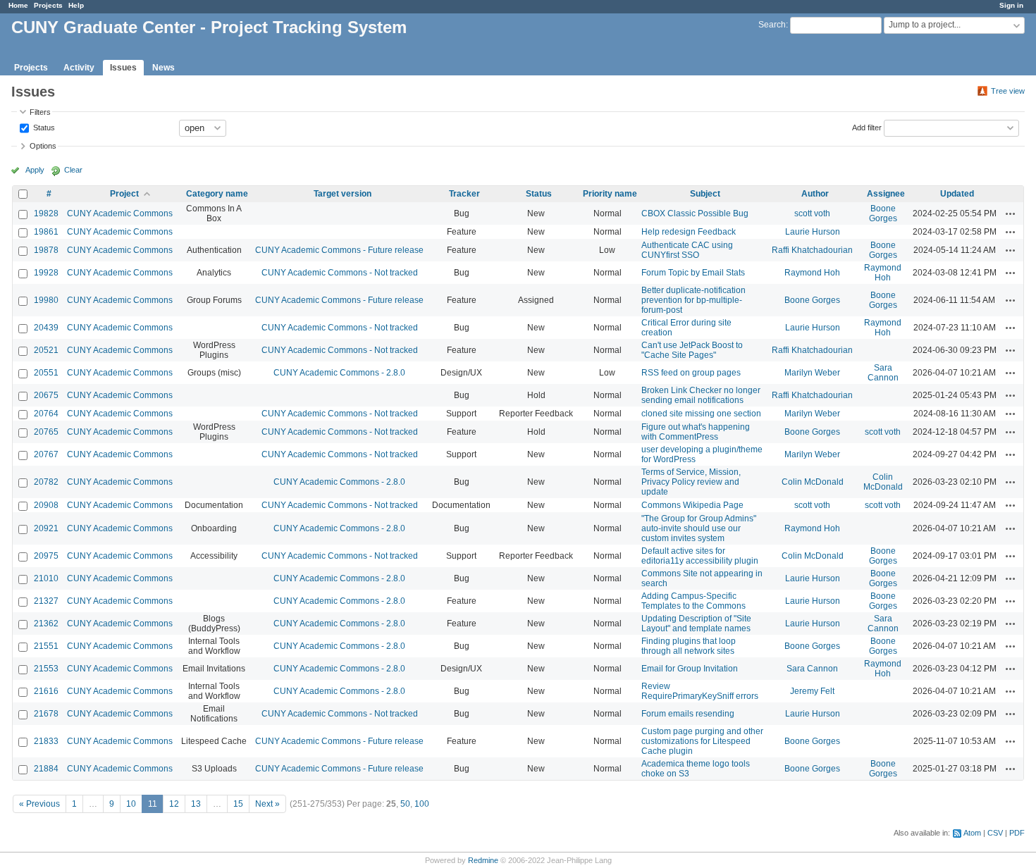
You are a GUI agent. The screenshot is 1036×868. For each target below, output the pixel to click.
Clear (73, 170)
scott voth (812, 213)
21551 (46, 646)
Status (43, 127)
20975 (46, 556)
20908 (46, 505)
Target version (342, 194)
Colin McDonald (813, 482)
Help (76, 5)
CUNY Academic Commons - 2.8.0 (339, 373)
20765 (46, 432)
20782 (46, 482)
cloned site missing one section (701, 413)
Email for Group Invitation (689, 669)
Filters (40, 112)
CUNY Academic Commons (120, 213)
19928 (46, 273)
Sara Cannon (883, 373)
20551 (46, 373)
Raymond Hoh (812, 273)
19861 (46, 232)
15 (238, 804)
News (163, 68)
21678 (46, 714)
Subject (705, 194)
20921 (46, 528)
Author (815, 194)
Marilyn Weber (812, 373)
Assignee (886, 194)
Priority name (610, 194)
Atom (972, 833)
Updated (957, 194)
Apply (34, 170)
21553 (46, 669)
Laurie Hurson (812, 232)
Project (124, 194)
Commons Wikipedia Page (692, 505)
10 (131, 804)
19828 (46, 213)
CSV (995, 833)
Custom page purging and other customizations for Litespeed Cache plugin (702, 741)
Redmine (483, 860)
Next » (267, 804)
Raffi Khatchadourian (812, 250)
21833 (46, 741)
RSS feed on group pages (691, 373)
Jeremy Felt (812, 691)
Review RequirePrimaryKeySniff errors (699, 691)
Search (772, 25)
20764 (46, 413)
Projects (48, 5)
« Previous (39, 804)
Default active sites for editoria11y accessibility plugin (699, 556)
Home (18, 5)
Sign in (1011, 5)
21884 (46, 769)
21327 (46, 601)
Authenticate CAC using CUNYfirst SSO (687, 250)
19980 (46, 300)
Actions (1010, 213)
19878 (46, 250)
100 (421, 804)
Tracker (464, 194)
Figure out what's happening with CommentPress (695, 432)
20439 (46, 328)
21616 (46, 691)
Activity (78, 68)
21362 (46, 623)
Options (43, 146)
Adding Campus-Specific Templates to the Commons (693, 601)
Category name (217, 194)
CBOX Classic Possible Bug (694, 213)
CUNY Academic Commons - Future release (339, 250)
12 (174, 804)
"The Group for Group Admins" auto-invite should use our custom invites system (698, 528)
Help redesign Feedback (688, 232)
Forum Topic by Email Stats (693, 273)
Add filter (867, 127)
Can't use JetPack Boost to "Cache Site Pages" (692, 350)
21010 (46, 578)
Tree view (1008, 91)
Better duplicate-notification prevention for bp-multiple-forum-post (693, 300)
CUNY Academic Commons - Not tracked (339, 273)
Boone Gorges (883, 213)
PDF (1017, 833)
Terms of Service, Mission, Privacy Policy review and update (691, 482)
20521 (46, 350)
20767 (46, 454)
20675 (46, 395)
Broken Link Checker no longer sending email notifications (700, 395)
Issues (123, 68)
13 (196, 804)
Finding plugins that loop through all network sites (688, 646)
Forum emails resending (687, 714)
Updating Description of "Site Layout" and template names (696, 623)
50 (405, 804)
